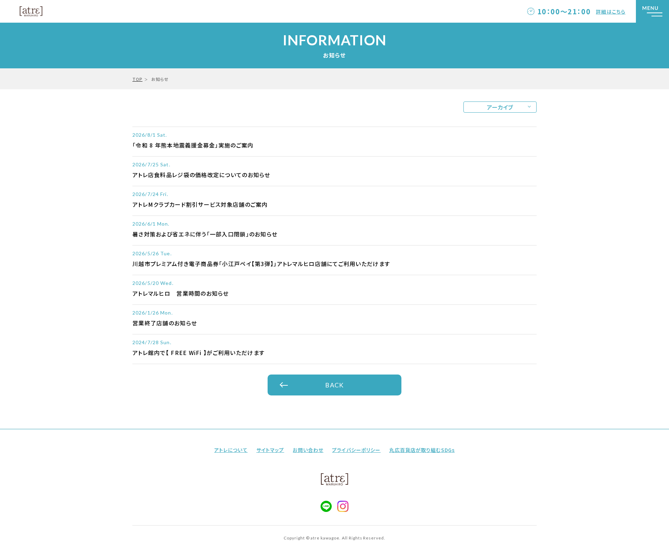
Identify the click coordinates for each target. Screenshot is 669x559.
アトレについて (231, 449)
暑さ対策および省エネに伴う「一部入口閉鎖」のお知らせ (204, 234)
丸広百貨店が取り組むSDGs (422, 449)
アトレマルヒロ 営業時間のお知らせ (180, 293)
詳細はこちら (610, 11)
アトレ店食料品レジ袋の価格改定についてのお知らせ (201, 175)
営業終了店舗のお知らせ (164, 323)
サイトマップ (270, 449)
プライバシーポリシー (356, 449)
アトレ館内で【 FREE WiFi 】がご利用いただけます (198, 352)
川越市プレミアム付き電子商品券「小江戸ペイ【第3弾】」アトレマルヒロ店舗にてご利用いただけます (261, 263)
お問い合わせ (308, 449)
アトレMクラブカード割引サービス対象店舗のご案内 (200, 204)
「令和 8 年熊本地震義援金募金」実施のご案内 (192, 145)
